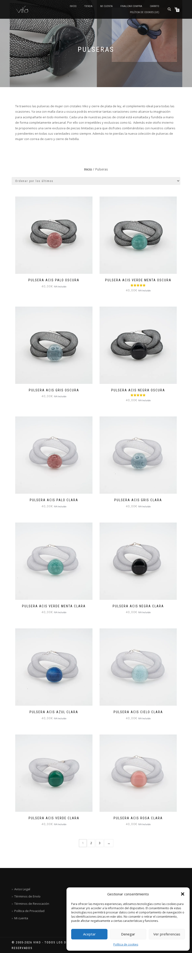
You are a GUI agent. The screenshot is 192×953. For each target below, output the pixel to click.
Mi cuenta (106, 6)
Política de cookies (125, 944)
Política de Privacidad (29, 911)
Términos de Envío (27, 896)
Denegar (128, 934)
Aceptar (89, 934)
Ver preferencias (166, 934)
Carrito (154, 6)
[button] (182, 894)
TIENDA (88, 6)
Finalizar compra (131, 6)
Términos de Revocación (31, 903)
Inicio (73, 6)
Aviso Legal (22, 889)
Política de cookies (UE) (144, 12)
